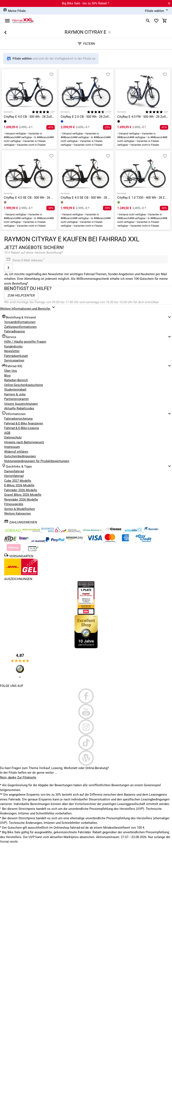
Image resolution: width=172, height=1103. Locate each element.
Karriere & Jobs (15, 394)
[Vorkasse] (33, 550)
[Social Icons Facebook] (86, 696)
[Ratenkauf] (143, 541)
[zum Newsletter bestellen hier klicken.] (8, 267)
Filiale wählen (23, 58)
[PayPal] (55, 541)
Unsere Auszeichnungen (21, 404)
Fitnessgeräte (13, 504)
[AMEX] (126, 541)
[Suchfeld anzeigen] (148, 21)
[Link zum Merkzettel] (156, 21)
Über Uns (10, 371)
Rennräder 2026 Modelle (21, 499)
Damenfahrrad (14, 471)
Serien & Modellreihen (19, 509)
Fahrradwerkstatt (16, 356)
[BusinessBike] (51, 531)
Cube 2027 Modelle (18, 481)
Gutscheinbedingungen (20, 456)
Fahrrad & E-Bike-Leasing (21, 428)
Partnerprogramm (16, 399)
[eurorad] (38, 541)
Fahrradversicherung (18, 418)
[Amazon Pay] (75, 541)
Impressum (12, 447)
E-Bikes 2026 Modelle (19, 485)
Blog (7, 375)
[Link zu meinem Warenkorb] (164, 20)
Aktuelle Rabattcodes (19, 408)
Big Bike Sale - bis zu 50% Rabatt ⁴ (85, 3)
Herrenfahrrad (13, 476)
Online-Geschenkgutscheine (23, 385)
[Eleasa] (114, 531)
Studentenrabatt (15, 389)
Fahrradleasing (14, 331)
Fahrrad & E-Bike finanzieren (23, 423)
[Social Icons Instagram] (86, 727)
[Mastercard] (110, 541)
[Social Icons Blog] (86, 758)
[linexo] (24, 541)
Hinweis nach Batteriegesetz (24, 442)
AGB (7, 433)
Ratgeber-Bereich (16, 380)
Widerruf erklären (16, 452)
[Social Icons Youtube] (86, 711)
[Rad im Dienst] (151, 531)
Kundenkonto (13, 346)
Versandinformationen (19, 322)
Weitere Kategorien (17, 513)
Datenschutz (13, 437)
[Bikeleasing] (32, 531)
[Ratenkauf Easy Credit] (14, 550)
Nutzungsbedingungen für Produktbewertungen (36, 461)
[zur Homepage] (23, 20)
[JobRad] (13, 531)
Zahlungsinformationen (20, 327)
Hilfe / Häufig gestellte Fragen (25, 342)
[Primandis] (134, 531)
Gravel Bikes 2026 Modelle (22, 495)
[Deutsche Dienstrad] (71, 531)
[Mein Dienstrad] (92, 531)
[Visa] (95, 541)
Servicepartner (14, 360)
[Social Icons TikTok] (86, 742)
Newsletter (12, 351)
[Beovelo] (10, 541)
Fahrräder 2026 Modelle (20, 490)
